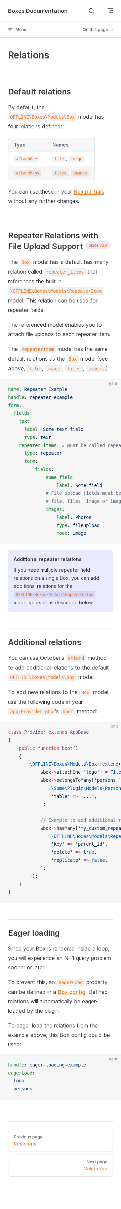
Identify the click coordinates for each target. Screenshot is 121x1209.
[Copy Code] (110, 389)
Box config (71, 992)
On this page (96, 29)
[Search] (91, 11)
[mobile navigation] (110, 11)
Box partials (89, 191)
